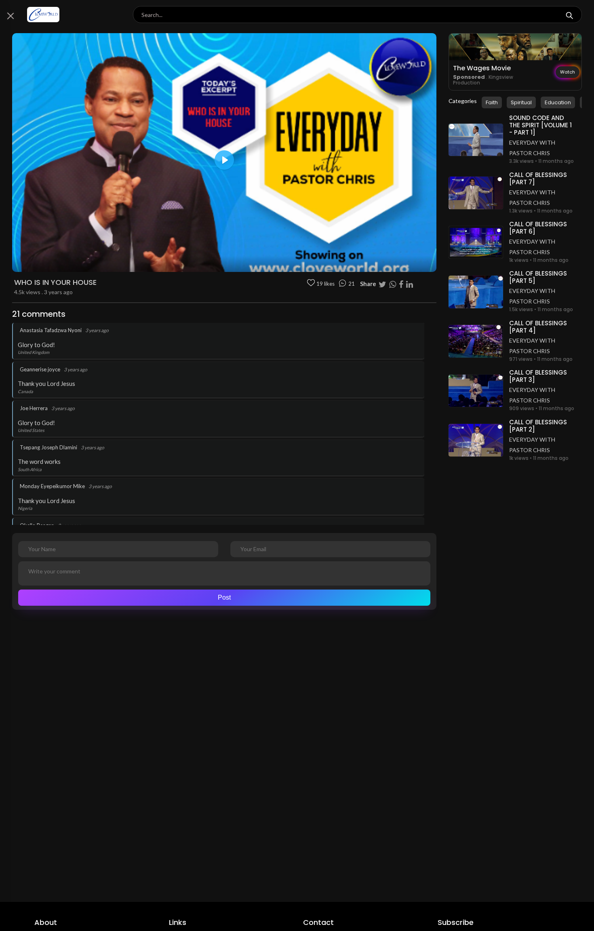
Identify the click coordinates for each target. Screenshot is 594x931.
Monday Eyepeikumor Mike (52, 486)
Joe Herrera (34, 408)
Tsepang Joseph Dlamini (48, 447)
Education (558, 102)
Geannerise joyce (40, 369)
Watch (567, 72)
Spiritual (521, 102)
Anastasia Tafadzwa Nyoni (51, 330)
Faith (492, 102)
